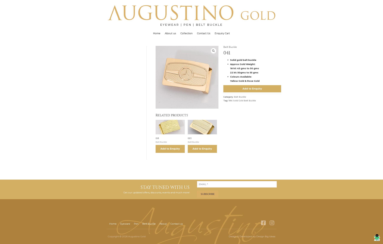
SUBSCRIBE (208, 194)
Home (156, 33)
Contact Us (203, 33)
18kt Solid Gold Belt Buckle (242, 100)
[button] (213, 50)
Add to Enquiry (252, 88)
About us (170, 33)
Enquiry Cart (222, 33)
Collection (186, 33)
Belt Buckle (230, 47)
